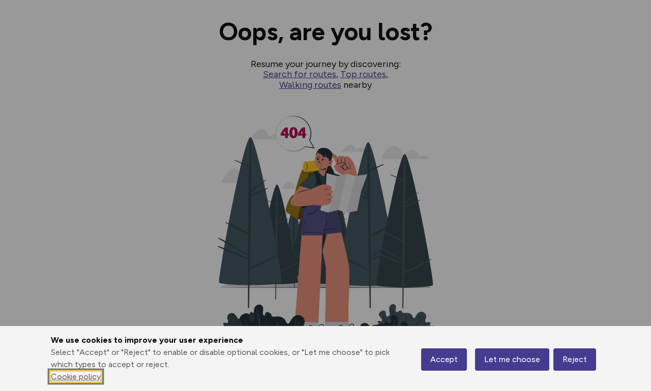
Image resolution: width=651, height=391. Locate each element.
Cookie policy (76, 376)
